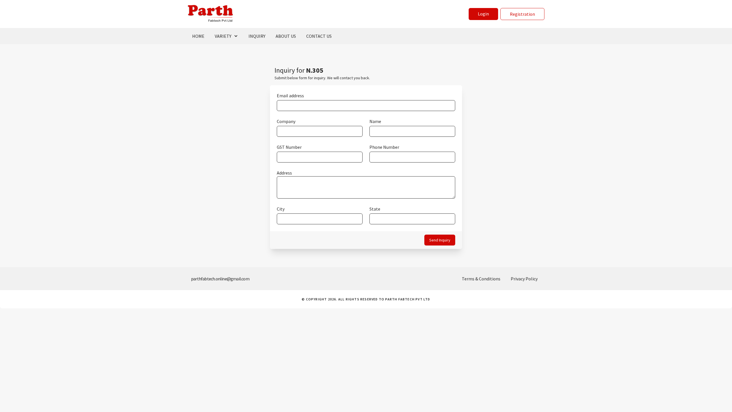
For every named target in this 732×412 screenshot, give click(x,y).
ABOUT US (286, 36)
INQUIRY (256, 36)
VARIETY (223, 36)
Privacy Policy (524, 279)
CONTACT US (319, 36)
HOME (198, 36)
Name (375, 121)
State (374, 209)
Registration (522, 14)
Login (483, 14)
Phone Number (384, 147)
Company (286, 121)
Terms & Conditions (481, 279)
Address (284, 173)
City (281, 209)
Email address (290, 95)
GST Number (289, 147)
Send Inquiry (439, 240)
